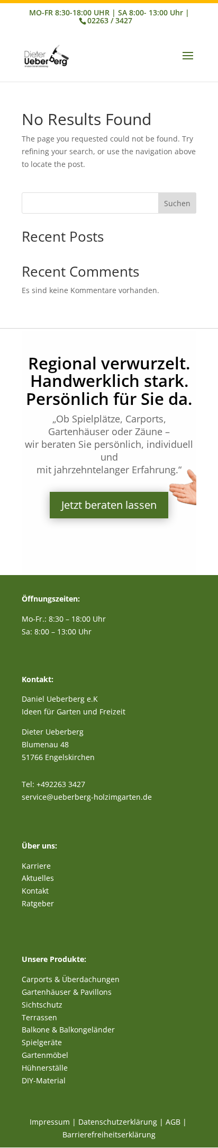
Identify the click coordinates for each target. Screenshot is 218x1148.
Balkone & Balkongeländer (68, 1030)
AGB (173, 1122)
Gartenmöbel (45, 1055)
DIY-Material (44, 1080)
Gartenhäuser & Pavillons (67, 992)
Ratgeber (38, 903)
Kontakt (35, 891)
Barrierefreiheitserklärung (109, 1134)
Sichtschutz (42, 1005)
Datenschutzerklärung (117, 1122)
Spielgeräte (42, 1042)
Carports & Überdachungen (71, 979)
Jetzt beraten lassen (109, 505)
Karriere (36, 866)
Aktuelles (38, 878)
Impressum (50, 1122)
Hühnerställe (45, 1068)
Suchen (177, 203)
